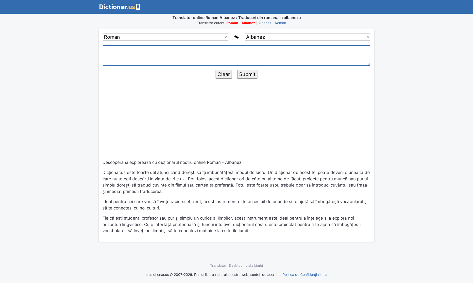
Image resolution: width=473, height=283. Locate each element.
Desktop (236, 265)
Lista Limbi (254, 265)
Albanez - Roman (272, 23)
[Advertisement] (236, 120)
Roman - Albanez (240, 23)
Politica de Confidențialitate (305, 274)
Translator (218, 265)
